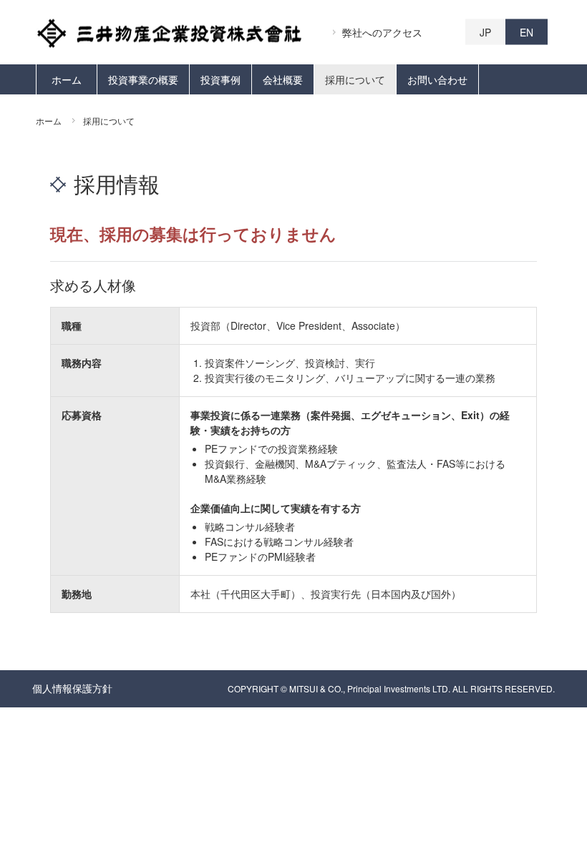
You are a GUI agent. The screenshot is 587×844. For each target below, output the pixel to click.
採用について (355, 79)
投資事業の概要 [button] (143, 79)
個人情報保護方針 (72, 688)
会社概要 (283, 79)
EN (526, 32)
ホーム (67, 79)
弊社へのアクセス (382, 32)
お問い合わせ (437, 79)
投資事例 (220, 79)
